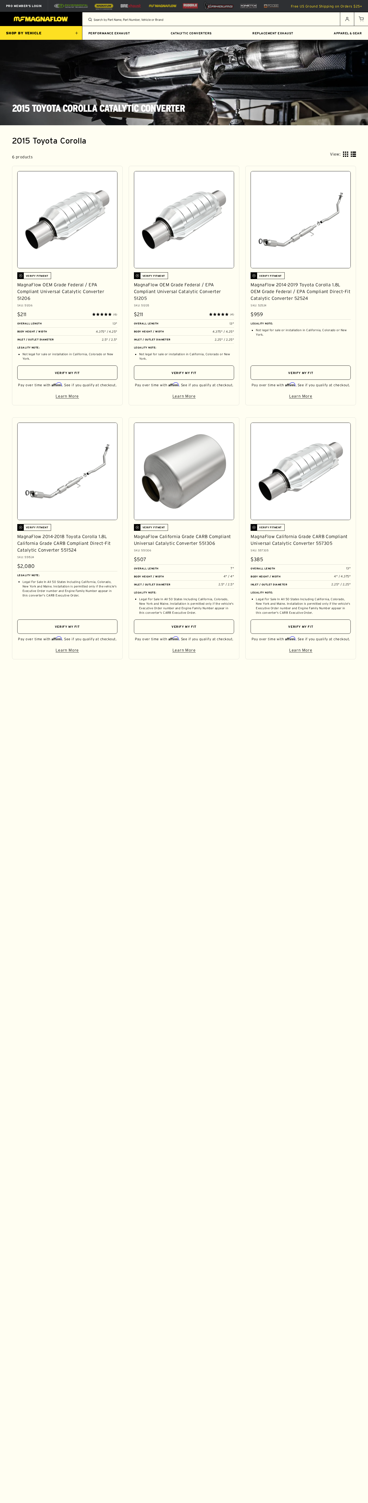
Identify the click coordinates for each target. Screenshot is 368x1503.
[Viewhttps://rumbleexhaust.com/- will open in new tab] (190, 6)
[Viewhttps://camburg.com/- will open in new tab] (219, 6)
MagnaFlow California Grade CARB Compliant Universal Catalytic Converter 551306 (182, 540)
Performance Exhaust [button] (109, 33)
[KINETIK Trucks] (248, 6)
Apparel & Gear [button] (348, 33)
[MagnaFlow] (162, 6)
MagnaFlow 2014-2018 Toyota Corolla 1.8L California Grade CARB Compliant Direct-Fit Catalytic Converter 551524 (64, 543)
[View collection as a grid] (345, 154)
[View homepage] (41, 19)
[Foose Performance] (271, 6)
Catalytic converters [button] (191, 33)
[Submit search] (90, 20)
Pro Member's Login (24, 6)
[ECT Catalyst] (71, 6)
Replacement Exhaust (272, 33)
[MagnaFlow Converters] (104, 6)
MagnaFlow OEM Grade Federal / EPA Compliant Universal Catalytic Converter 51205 (177, 291)
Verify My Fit (67, 372)
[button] (361, 19)
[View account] (347, 19)
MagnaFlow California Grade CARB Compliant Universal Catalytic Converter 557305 (299, 540)
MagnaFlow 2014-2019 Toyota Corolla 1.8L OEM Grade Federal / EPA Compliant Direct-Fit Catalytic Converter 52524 (300, 291)
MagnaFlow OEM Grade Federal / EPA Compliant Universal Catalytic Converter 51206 (60, 291)
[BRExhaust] (130, 6)
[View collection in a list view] (353, 154)
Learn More (86, 397)
